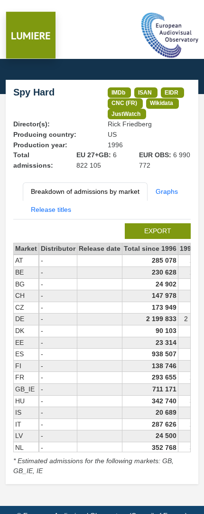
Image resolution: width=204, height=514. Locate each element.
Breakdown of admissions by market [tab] (85, 191)
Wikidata (161, 103)
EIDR (171, 92)
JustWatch (125, 114)
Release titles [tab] (51, 209)
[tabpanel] (102, 349)
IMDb (118, 92)
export (157, 231)
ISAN (145, 92)
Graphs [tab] (167, 191)
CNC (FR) (124, 103)
